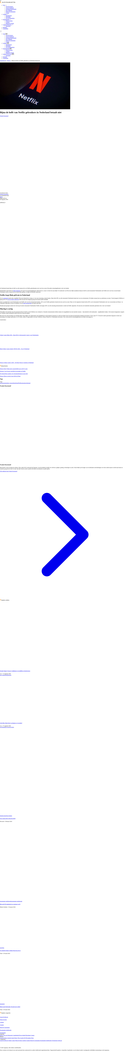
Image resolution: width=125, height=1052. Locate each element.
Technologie (55, 1040)
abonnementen (3, 383)
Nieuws (9, 60)
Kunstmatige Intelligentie (46, 1040)
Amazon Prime (3, 1038)
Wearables (8, 17)
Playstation (28, 1038)
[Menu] (0, 1)
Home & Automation (10, 11)
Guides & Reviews (7, 24)
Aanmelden (5, 28)
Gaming (7, 22)
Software (60, 1040)
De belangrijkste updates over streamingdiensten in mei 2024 (14, 373)
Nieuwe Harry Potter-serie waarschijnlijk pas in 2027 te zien (13, 368)
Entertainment (6, 19)
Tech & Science (9, 6)
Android (9, 1038)
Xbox (32, 1038)
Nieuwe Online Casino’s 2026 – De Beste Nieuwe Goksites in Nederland (17, 362)
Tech (4, 5)
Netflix (19, 383)
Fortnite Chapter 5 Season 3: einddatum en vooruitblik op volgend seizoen (15, 670)
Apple (12, 1038)
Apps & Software (10, 7)
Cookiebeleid (16, 1035)
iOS (25, 1038)
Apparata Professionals (11, 9)
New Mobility (9, 10)
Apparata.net (3, 60)
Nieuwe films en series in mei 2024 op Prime (10, 376)
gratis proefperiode (27, 303)
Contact (32, 1035)
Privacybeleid (22, 1035)
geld (13, 383)
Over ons (5, 1035)
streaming (23, 383)
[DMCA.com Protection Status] (2, 1045)
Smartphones (9, 15)
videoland (28, 383)
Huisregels (10, 1035)
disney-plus (9, 383)
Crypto (7, 13)
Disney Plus (17, 1038)
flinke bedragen (16, 290)
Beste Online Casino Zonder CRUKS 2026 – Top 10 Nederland (14, 348)
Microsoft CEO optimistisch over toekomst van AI (10, 904)
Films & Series (9, 20)
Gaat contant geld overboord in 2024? (8, 818)
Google (22, 1038)
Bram (1, 196)
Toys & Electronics (10, 18)
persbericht (5, 298)
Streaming (8, 26)
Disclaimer (28, 1035)
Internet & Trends (10, 23)
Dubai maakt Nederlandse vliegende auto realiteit (10, 1006)
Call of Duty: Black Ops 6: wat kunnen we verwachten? (11, 723)
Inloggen (5, 27)
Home (1, 1035)
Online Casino (11, 1040)
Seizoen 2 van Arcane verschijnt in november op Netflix (13, 371)
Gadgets (5, 14)
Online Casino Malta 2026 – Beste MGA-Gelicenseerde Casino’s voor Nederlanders (19, 335)
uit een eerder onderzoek (13, 299)
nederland (16, 383)
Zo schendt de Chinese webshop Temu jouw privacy (10, 950)
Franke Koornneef (4, 116)
